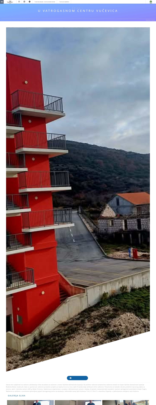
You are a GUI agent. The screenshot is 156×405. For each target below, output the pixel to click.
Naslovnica (148, 20)
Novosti (153, 20)
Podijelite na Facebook (78, 378)
